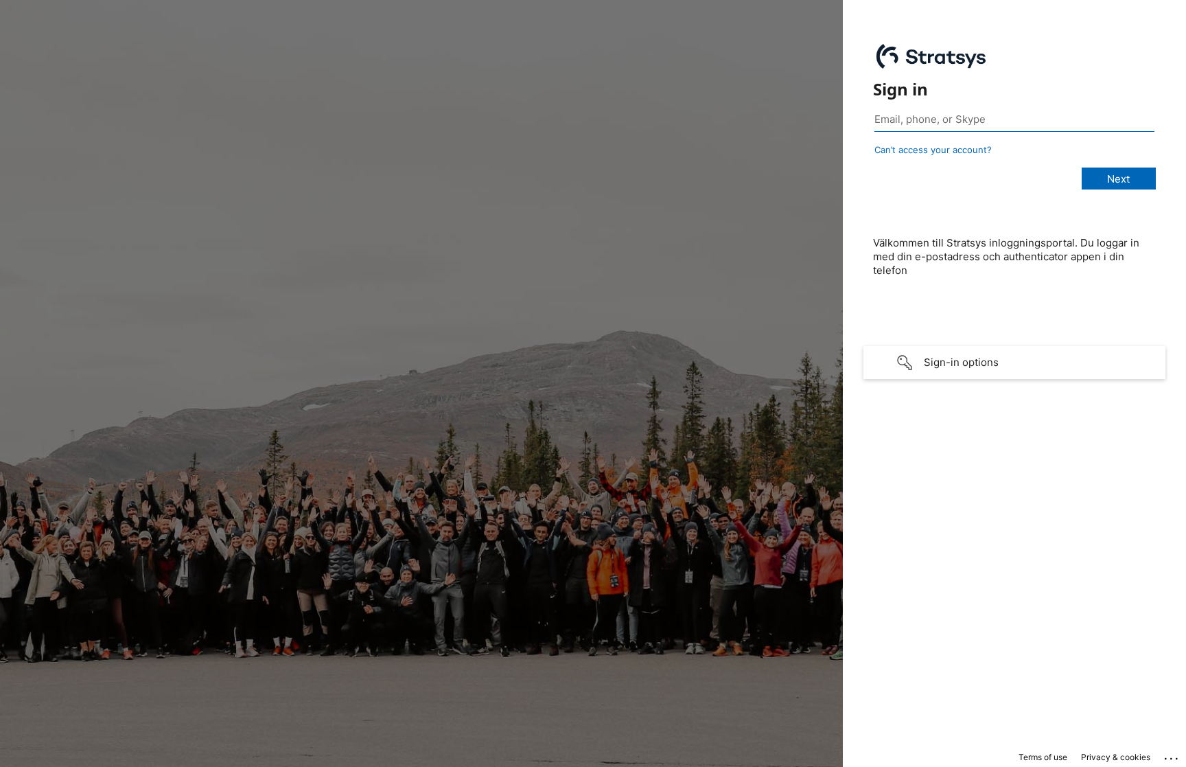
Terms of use (1043, 757)
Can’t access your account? (933, 149)
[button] (1014, 362)
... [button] (1172, 755)
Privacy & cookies (1115, 757)
